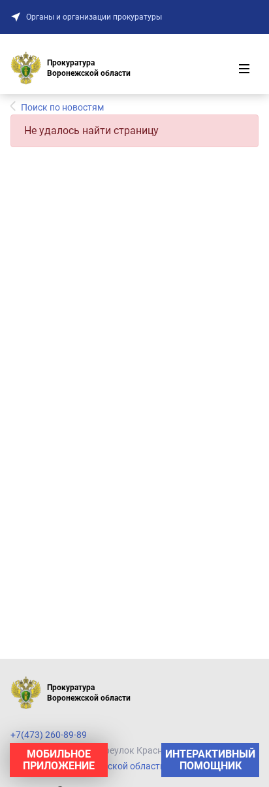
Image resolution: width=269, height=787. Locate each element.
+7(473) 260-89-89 (48, 734)
